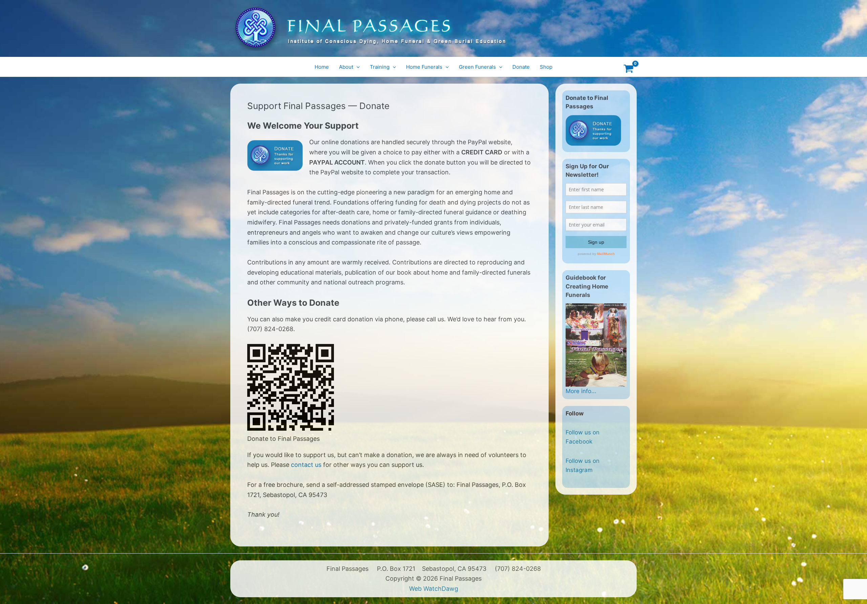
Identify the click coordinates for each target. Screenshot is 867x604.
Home (322, 67)
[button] (356, 67)
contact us (306, 464)
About (346, 67)
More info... (581, 391)
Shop (546, 67)
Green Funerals (477, 67)
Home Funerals (424, 67)
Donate (521, 67)
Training (379, 67)
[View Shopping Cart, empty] (628, 67)
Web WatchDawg (433, 588)
